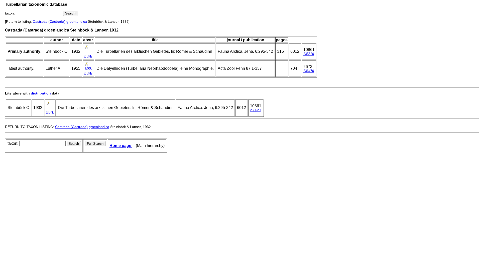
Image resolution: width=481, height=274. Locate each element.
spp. (88, 56)
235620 (308, 54)
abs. (88, 68)
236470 (308, 71)
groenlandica (76, 22)
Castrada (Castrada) (49, 22)
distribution (41, 93)
